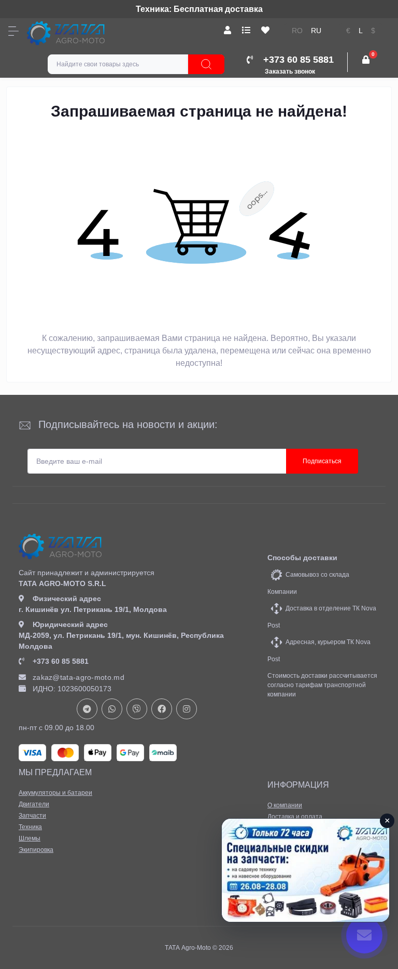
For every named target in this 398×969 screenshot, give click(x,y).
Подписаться (322, 461)
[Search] (206, 64)
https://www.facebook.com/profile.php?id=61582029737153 (161, 709)
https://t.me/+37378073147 (87, 709)
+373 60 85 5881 (61, 661)
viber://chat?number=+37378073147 (136, 709)
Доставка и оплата (294, 816)
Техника (30, 827)
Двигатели (34, 804)
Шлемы (29, 838)
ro (297, 31)
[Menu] (13, 31)
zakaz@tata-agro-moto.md (78, 677)
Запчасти (32, 815)
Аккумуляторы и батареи (55, 792)
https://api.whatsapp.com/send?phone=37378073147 (112, 709)
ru (316, 31)
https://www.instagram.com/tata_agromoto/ (186, 709)
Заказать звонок (290, 71)
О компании (284, 805)
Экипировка (36, 849)
